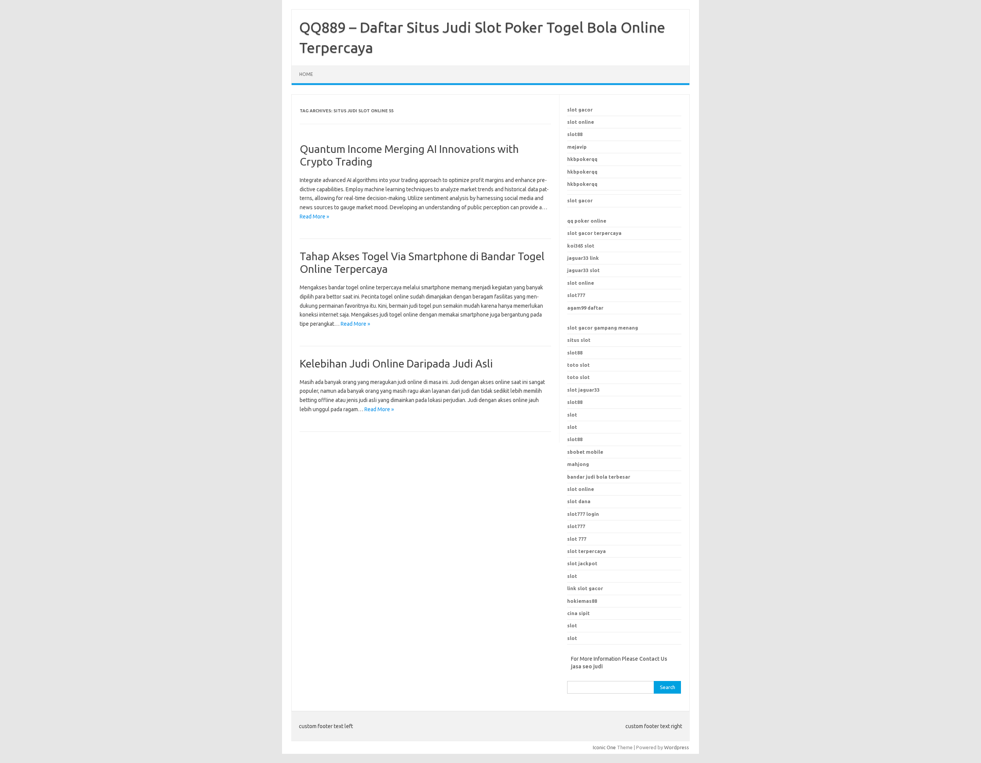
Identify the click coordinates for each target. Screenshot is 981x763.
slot (572, 414)
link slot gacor (585, 588)
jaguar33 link (583, 258)
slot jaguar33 (583, 389)
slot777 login (583, 514)
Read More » (314, 216)
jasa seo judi (587, 666)
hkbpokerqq (582, 159)
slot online (580, 122)
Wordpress (676, 747)
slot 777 (576, 538)
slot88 (574, 134)
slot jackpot (582, 563)
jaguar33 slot (583, 270)
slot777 (576, 295)
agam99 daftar (585, 307)
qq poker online (586, 220)
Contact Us (653, 659)
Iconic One (604, 747)
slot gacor (580, 109)
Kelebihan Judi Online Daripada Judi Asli (396, 363)
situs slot (579, 340)
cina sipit (578, 613)
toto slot (578, 365)
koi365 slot (580, 245)
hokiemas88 (582, 601)
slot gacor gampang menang (602, 327)
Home (306, 74)
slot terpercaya (586, 551)
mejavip (577, 146)
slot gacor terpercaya (594, 233)
